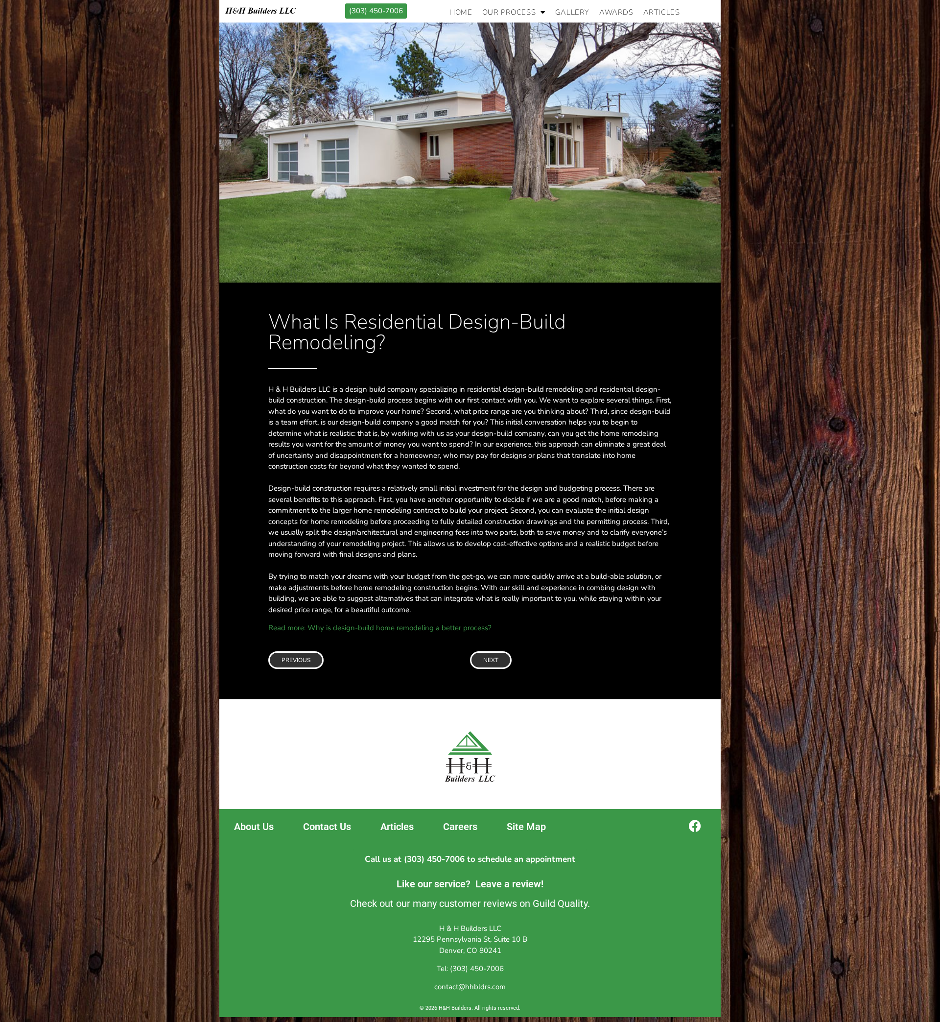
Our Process (509, 12)
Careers (460, 826)
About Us (254, 826)
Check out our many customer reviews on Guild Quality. (470, 903)
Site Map (526, 826)
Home (460, 12)
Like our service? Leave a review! (470, 884)
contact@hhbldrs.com (470, 987)
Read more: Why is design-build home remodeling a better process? (380, 628)
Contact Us (327, 826)
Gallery (572, 12)
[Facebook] (695, 826)
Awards (616, 12)
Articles (661, 12)
